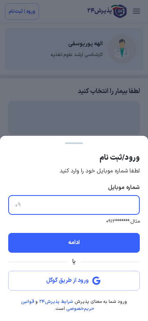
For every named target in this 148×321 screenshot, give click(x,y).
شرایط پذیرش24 (56, 301)
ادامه (74, 242)
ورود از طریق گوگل (67, 280)
